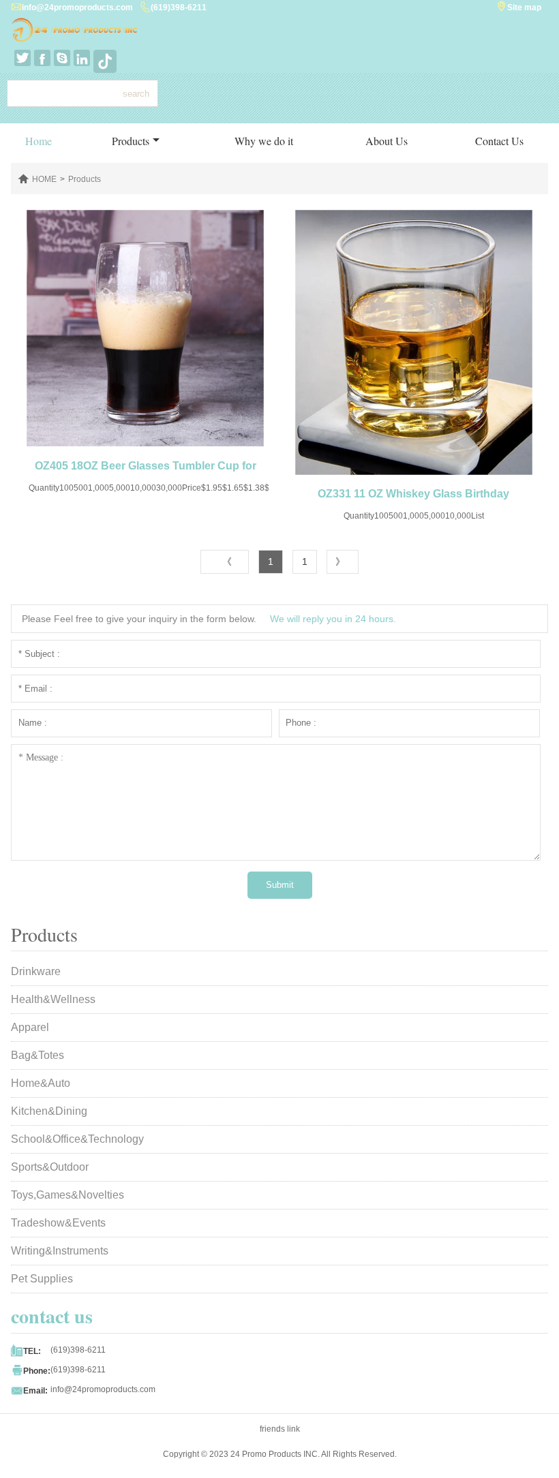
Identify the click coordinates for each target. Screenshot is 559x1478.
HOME (44, 179)
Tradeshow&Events (58, 1223)
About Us (386, 141)
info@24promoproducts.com (77, 7)
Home (38, 141)
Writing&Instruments (59, 1251)
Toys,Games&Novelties (67, 1195)
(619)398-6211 (179, 7)
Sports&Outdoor (50, 1167)
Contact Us (499, 141)
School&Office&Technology (77, 1139)
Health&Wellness (53, 999)
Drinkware (36, 971)
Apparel (30, 1027)
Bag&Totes (37, 1055)
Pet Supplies (42, 1278)
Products (130, 141)
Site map (524, 7)
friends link (280, 1429)
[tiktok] (101, 58)
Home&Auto (40, 1083)
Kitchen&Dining (49, 1111)
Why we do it (264, 141)
